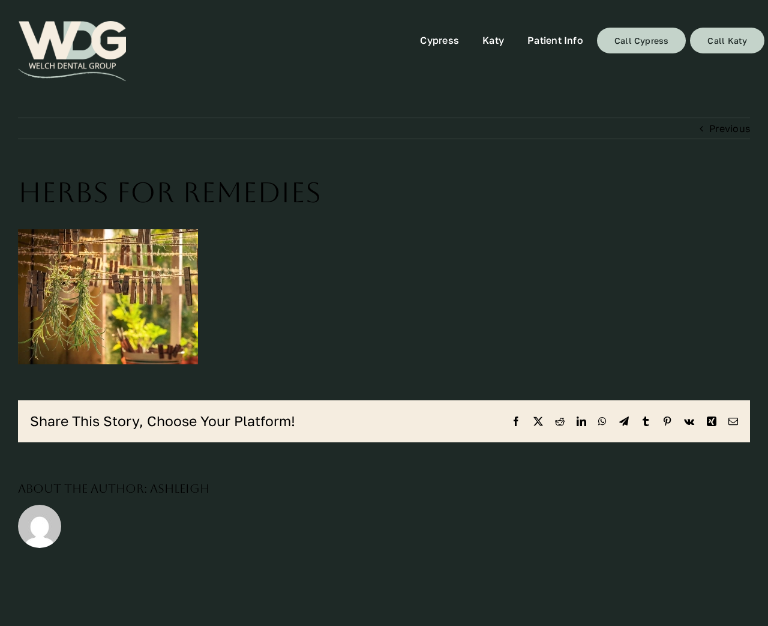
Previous (729, 128)
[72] (72, 51)
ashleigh (179, 488)
